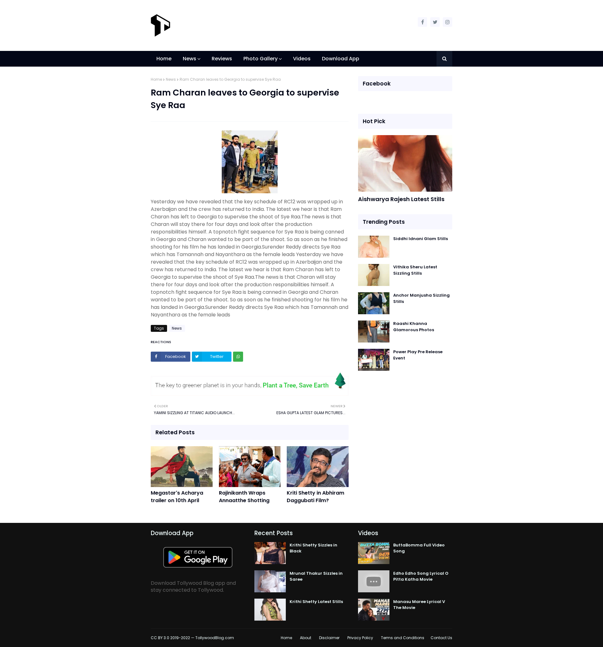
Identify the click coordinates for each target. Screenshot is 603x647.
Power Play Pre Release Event (418, 355)
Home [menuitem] (163, 58)
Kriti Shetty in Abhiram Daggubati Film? (315, 496)
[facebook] (422, 22)
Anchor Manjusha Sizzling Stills (421, 298)
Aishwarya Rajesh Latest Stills (401, 199)
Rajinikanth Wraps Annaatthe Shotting (244, 496)
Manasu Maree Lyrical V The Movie (419, 605)
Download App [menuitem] (340, 58)
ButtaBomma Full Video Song (419, 548)
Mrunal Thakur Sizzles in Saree (316, 576)
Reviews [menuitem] (222, 58)
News (171, 79)
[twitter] (435, 22)
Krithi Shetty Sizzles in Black (313, 548)
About (305, 637)
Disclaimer (329, 637)
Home (156, 79)
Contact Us (441, 637)
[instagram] (447, 22)
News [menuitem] (189, 58)
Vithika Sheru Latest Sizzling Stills (415, 270)
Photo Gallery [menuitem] (260, 58)
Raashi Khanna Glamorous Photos (413, 327)
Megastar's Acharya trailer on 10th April (177, 496)
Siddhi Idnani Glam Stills (420, 239)
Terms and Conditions (402, 637)
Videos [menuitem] (302, 58)
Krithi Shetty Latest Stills (316, 602)
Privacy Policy (360, 637)
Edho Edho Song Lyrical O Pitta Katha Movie (420, 576)
